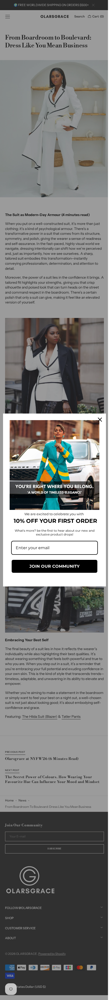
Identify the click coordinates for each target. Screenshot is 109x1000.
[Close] (96, 418)
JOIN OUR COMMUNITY (53, 567)
